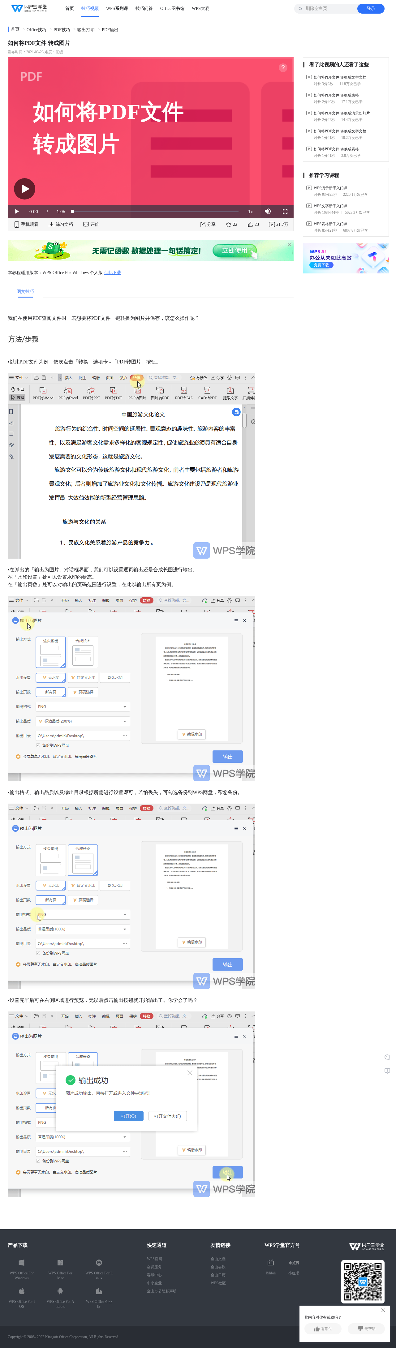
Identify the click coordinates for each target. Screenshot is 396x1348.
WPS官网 (154, 1259)
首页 (69, 8)
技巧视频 (90, 8)
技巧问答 (144, 8)
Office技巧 (36, 30)
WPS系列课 (117, 8)
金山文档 (218, 1259)
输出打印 (86, 30)
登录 (371, 8)
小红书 (293, 1273)
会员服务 (154, 1267)
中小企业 (154, 1283)
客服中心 (154, 1275)
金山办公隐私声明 (162, 1291)
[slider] (156, 211)
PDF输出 (110, 30)
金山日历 (218, 1275)
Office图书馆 (172, 8)
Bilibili (271, 1273)
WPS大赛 (200, 8)
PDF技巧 (62, 30)
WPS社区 (218, 1283)
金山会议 (218, 1267)
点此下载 (112, 272)
